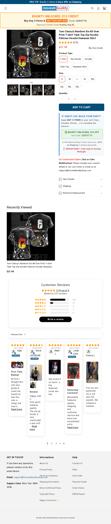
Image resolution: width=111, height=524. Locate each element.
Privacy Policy (46, 470)
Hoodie (88, 59)
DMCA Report (78, 494)
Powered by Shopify (67, 518)
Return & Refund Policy (50, 488)
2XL (93, 79)
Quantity (63, 93)
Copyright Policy (47, 494)
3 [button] (56, 443)
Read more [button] (16, 409)
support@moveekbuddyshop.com (31, 477)
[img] (18, 345)
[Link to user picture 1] (17, 365)
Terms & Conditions (49, 476)
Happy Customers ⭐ (49, 500)
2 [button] (52, 443)
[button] (6, 8)
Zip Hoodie (76, 59)
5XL (77, 87)
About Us (44, 463)
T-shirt (63, 59)
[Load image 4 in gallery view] (49, 90)
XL (85, 79)
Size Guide (97, 48)
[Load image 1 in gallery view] (12, 90)
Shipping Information (49, 482)
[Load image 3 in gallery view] (37, 90)
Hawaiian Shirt (80, 67)
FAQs (74, 470)
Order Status (78, 488)
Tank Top (64, 67)
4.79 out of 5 (62, 290)
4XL (70, 87)
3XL (62, 87)
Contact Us (77, 463)
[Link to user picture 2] (33, 385)
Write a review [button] (55, 319)
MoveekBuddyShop (50, 518)
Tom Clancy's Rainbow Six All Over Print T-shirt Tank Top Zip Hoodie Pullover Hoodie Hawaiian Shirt (29, 265)
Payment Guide (79, 482)
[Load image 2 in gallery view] (25, 90)
